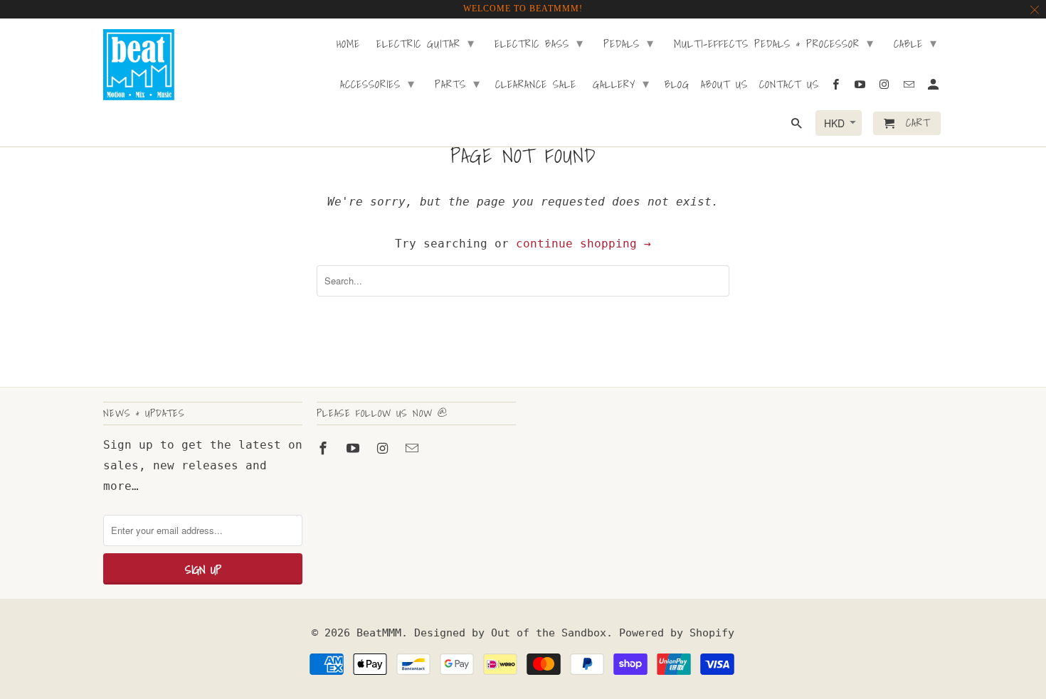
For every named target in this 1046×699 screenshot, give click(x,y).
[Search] (797, 126)
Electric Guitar (425, 43)
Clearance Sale (535, 85)
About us (724, 85)
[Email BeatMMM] (413, 448)
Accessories (377, 83)
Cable (915, 43)
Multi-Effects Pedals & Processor (774, 43)
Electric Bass (539, 43)
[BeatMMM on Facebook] (324, 448)
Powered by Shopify (676, 632)
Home (348, 45)
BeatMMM (378, 632)
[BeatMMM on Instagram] (384, 448)
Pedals (628, 43)
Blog (677, 85)
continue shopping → (583, 243)
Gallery (621, 83)
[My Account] (934, 87)
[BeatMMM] (138, 64)
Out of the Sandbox (548, 632)
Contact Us (789, 85)
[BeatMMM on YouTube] (354, 448)
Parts (457, 83)
